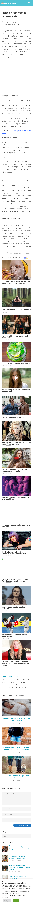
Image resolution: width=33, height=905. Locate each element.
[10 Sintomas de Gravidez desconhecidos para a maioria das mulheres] (5, 868)
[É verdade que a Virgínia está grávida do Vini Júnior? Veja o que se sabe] (5, 849)
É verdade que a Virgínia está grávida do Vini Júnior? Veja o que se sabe (19, 848)
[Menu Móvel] (29, 3)
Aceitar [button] (16, 901)
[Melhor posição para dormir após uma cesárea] (5, 878)
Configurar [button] (7, 901)
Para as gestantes (10, 25)
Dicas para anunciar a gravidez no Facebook (16, 777)
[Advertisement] (16, 76)
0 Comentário (17, 852)
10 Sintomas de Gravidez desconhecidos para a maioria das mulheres (20, 867)
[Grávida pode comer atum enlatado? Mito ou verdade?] (5, 858)
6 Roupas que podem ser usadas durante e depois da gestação (16, 748)
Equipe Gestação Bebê (11, 22)
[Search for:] (31, 3)
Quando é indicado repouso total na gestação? (16, 719)
